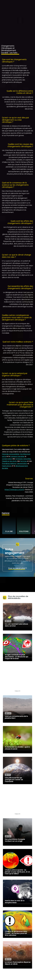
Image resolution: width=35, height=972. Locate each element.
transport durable (17, 456)
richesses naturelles (23, 459)
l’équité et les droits (9, 461)
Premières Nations (9, 463)
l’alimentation (22, 463)
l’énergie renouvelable (10, 454)
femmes (23, 461)
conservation (7, 459)
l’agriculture (6, 466)
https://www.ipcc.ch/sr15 (14, 489)
